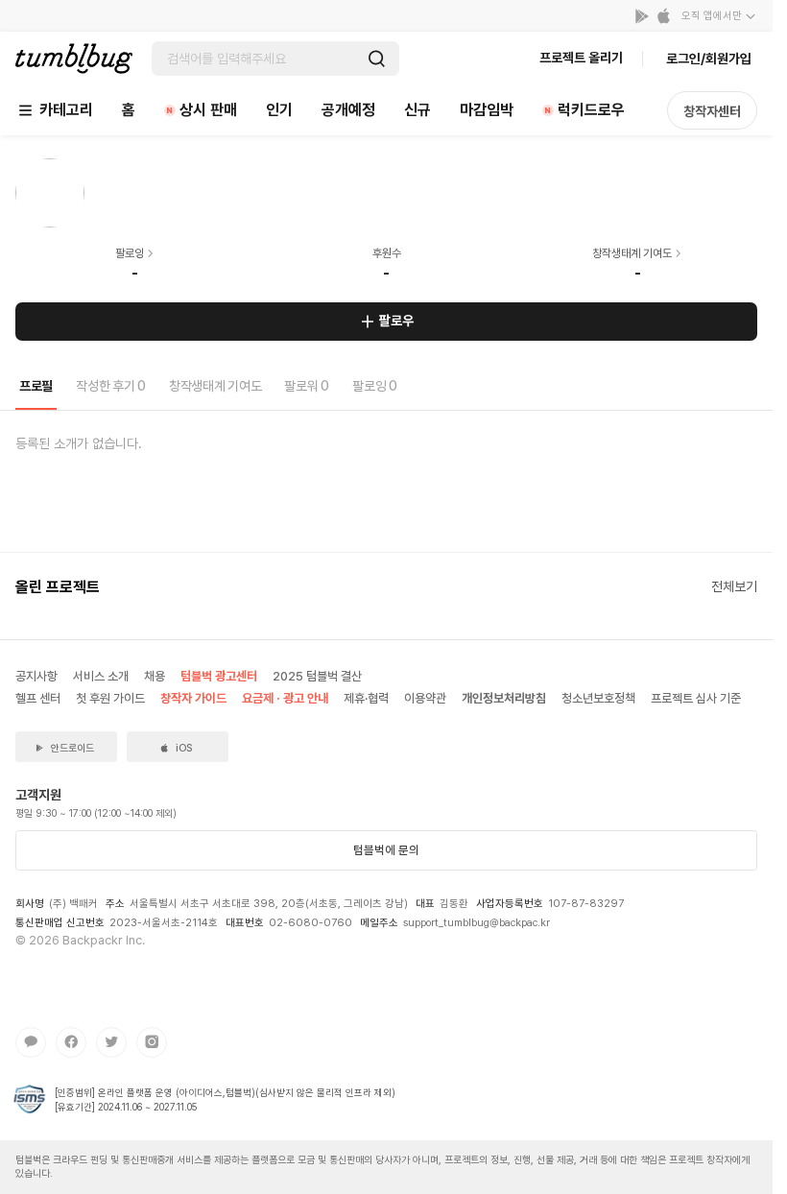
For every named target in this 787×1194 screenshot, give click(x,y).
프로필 (36, 386)
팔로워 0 (306, 386)
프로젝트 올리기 (581, 57)
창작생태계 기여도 (215, 386)
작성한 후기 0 (111, 386)
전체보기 (734, 586)
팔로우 (396, 320)
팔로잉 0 (374, 386)
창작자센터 (712, 111)
